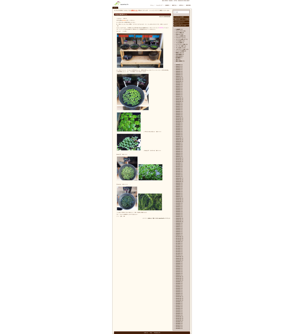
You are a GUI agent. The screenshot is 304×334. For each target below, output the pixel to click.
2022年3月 (178, 153)
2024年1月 (178, 116)
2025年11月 (178, 79)
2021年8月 (178, 164)
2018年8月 (178, 225)
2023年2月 (178, 134)
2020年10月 (178, 181)
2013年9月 (178, 321)
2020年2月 (178, 195)
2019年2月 (178, 215)
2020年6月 (178, 188)
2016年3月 (178, 271)
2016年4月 (178, 270)
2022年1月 (178, 156)
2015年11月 (178, 278)
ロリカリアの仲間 (180, 51)
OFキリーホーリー (178, 23)
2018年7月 (178, 226)
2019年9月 (178, 203)
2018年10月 (178, 221)
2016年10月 (178, 260)
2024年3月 (178, 113)
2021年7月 (178, 166)
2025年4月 (178, 91)
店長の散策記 (179, 54)
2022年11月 (178, 139)
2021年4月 (178, 171)
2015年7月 (178, 285)
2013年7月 (178, 325)
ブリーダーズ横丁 (180, 46)
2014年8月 (178, 303)
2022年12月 (178, 138)
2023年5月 (178, 129)
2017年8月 (178, 243)
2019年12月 (178, 198)
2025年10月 (178, 81)
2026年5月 (178, 69)
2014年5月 (178, 308)
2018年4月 (178, 230)
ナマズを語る (179, 41)
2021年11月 (178, 159)
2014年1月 (178, 315)
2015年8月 (178, 283)
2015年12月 (178, 276)
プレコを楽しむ (179, 47)
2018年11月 (178, 220)
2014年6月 (178, 306)
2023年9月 (178, 123)
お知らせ (150, 218)
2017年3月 (178, 251)
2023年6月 (178, 128)
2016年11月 (178, 258)
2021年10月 (178, 161)
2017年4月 (178, 250)
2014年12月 (178, 296)
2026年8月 (178, 64)
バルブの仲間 (179, 42)
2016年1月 (178, 275)
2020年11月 (178, 180)
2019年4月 (178, 211)
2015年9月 (178, 281)
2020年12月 (178, 178)
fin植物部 (178, 29)
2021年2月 (178, 174)
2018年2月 (178, 233)
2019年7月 (178, 206)
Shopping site (157, 332)
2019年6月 (178, 208)
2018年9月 (178, 223)
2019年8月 (178, 205)
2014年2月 (178, 313)
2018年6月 (178, 228)
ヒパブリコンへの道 (180, 44)
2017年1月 (178, 255)
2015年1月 (178, 295)
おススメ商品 (179, 32)
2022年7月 (178, 146)
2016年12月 (178, 256)
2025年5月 (178, 89)
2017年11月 (178, 238)
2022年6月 (178, 148)
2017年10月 (178, 240)
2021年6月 (178, 168)
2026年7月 (178, 66)
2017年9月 (178, 241)
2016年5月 (178, 268)
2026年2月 (178, 74)
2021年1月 (178, 176)
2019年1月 (178, 216)
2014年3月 (178, 311)
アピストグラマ (179, 31)
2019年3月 (178, 213)
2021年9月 (178, 163)
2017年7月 (178, 245)
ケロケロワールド (180, 37)
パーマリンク (167, 218)
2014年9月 (178, 301)
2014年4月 (178, 310)
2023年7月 (178, 126)
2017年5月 (178, 248)
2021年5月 (178, 169)
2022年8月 (178, 144)
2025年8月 (178, 84)
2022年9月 (178, 143)
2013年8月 (178, 323)
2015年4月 (178, 290)
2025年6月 (178, 88)
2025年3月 (178, 93)
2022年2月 (178, 154)
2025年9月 (178, 83)
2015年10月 (178, 280)
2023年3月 (178, 133)
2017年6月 (178, 246)
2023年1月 (178, 136)
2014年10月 (178, 300)
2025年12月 (178, 78)
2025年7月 (178, 86)
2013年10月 (178, 320)
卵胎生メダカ (179, 52)
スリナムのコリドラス (179, 21)
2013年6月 (178, 326)
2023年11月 (178, 119)
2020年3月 (178, 193)
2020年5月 (178, 189)
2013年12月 (178, 316)
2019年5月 (178, 210)
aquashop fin (161, 218)
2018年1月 (178, 235)
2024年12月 (178, 98)
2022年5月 (178, 149)
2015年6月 (178, 286)
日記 (153, 218)
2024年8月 (178, 104)
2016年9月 (178, 261)
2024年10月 (178, 101)
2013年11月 (178, 318)
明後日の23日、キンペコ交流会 (181, 19)
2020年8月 (178, 184)
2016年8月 (178, 263)
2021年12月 (178, 158)
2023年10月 (178, 121)
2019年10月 (178, 201)
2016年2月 (178, 273)
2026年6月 (178, 68)
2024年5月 (178, 109)
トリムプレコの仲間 (179, 17)
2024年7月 (178, 106)
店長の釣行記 (179, 56)
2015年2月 (178, 293)
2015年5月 (178, 288)
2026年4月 (178, 71)
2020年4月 (178, 191)
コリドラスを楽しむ (180, 39)
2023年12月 (178, 118)
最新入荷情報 (179, 61)
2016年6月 (178, 266)
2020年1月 (178, 196)
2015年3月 (178, 291)
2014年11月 (178, 298)
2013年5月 (178, 328)
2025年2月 (178, 94)
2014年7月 (178, 305)
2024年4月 (178, 111)
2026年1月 (178, 76)
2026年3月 (178, 73)
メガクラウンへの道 (180, 49)
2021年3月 (178, 173)
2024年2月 (178, 114)
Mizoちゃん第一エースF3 (180, 25)
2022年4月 (178, 151)
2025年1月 (178, 96)
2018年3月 (178, 231)
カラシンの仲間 (179, 36)
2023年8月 (178, 124)
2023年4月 (178, 131)
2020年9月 (178, 183)
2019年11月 (178, 200)
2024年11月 (178, 99)
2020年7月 (178, 186)
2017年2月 (178, 253)
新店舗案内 (178, 57)
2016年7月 (178, 265)
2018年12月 (178, 218)
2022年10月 (178, 141)
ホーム (115, 7)
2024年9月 (178, 103)
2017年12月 (178, 236)
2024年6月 (178, 108)
